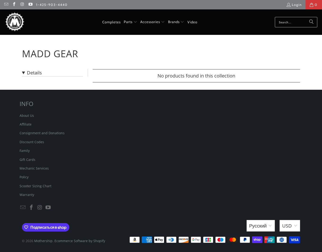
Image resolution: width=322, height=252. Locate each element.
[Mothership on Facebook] (14, 5)
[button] (130, 22)
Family (25, 150)
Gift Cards (27, 159)
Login (297, 5)
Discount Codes (32, 142)
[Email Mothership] (6, 5)
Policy (24, 177)
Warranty (27, 194)
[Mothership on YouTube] (30, 5)
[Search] (311, 22)
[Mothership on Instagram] (22, 5)
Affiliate (26, 124)
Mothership (43, 241)
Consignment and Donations (42, 133)
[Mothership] (15, 22)
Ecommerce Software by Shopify (79, 241)
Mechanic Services (34, 168)
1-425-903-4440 (52, 5)
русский (258, 226)
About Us (27, 115)
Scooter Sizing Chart (35, 186)
